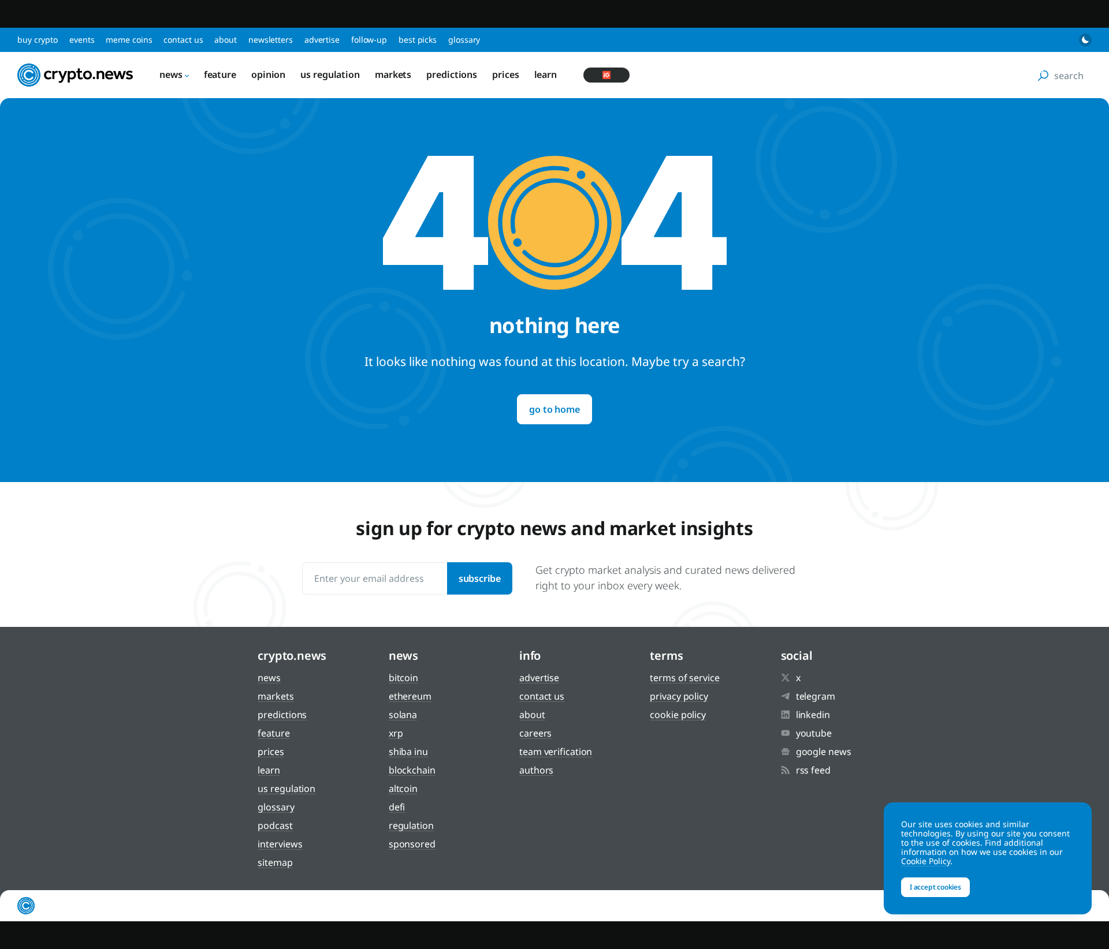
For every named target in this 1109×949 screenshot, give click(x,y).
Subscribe (480, 578)
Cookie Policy (678, 714)
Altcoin (403, 788)
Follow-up (369, 39)
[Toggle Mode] (1085, 39)
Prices (505, 74)
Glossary (464, 39)
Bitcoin (403, 677)
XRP (396, 733)
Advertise (322, 39)
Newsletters (270, 39)
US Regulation (330, 74)
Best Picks (418, 39)
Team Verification (555, 751)
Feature (220, 74)
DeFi (397, 807)
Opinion (268, 74)
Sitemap (275, 862)
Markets (393, 74)
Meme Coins (129, 39)
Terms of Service (684, 677)
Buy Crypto (37, 39)
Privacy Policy (679, 696)
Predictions (451, 74)
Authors (536, 770)
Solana (403, 714)
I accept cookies (935, 887)
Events (81, 39)
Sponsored (412, 844)
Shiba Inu (408, 751)
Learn (545, 74)
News (171, 74)
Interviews (280, 844)
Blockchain (412, 770)
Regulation (411, 825)
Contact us (183, 39)
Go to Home (554, 409)
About (225, 39)
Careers (535, 733)
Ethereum (410, 696)
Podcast (275, 825)
